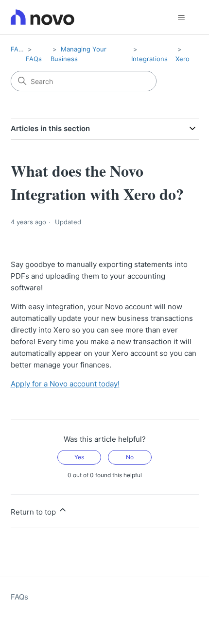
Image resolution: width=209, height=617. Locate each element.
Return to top (34, 512)
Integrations (149, 59)
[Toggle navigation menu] (181, 17)
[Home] (42, 17)
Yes (79, 457)
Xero (182, 59)
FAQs (19, 49)
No (130, 457)
